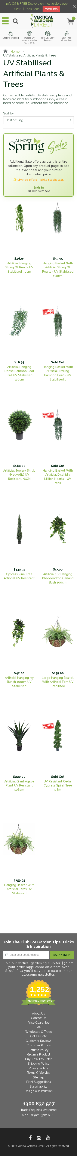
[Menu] (5, 20)
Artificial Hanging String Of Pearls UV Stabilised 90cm (19, 267)
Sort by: (8, 113)
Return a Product (38, 1054)
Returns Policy (39, 1050)
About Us (38, 1013)
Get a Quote (38, 1036)
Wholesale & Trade (38, 1031)
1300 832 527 (39, 1104)
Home (15, 52)
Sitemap (38, 1077)
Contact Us (38, 1018)
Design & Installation (39, 1091)
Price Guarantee (38, 1022)
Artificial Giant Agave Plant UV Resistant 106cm (19, 785)
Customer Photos (39, 1045)
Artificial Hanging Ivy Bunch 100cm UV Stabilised (19, 682)
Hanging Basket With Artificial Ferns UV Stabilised (19, 889)
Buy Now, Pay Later (38, 1059)
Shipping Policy (38, 1063)
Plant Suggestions (38, 1082)
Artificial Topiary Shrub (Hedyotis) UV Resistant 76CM (19, 475)
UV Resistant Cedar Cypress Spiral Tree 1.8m (58, 785)
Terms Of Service (38, 1072)
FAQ (38, 1027)
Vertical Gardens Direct (31, 1145)
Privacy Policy (38, 1068)
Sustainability (38, 1086)
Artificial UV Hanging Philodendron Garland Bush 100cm (58, 578)
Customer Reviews (39, 1041)
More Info (51, 9)
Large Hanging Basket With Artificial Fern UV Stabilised (58, 682)
